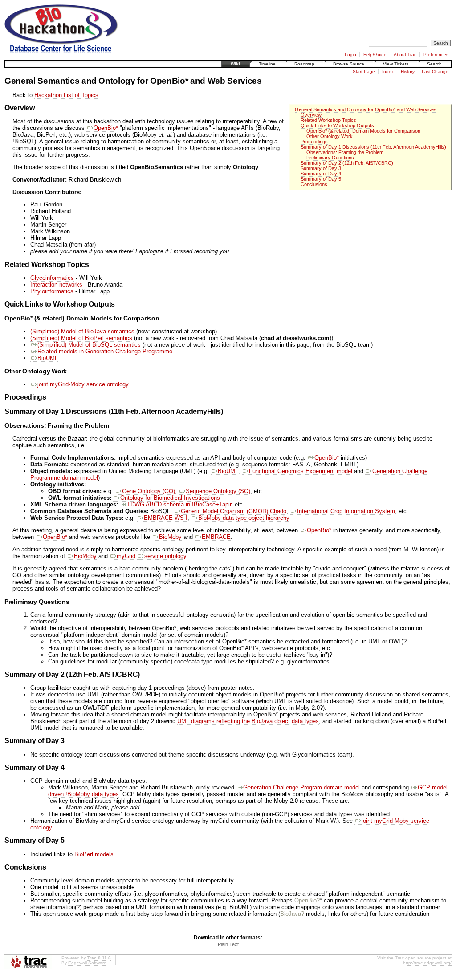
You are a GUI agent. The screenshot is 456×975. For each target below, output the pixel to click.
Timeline (267, 63)
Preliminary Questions (330, 157)
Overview (311, 114)
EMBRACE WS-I (165, 517)
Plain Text (228, 944)
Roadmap (304, 63)
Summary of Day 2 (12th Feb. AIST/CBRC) (347, 163)
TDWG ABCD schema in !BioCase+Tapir (179, 504)
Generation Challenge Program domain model (301, 787)
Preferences (435, 54)
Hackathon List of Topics (66, 95)
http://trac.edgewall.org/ (427, 962)
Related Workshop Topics (328, 120)
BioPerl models (94, 854)
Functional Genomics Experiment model (300, 471)
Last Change (435, 71)
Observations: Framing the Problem (344, 152)
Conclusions (314, 184)
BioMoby (170, 537)
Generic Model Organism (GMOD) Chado (233, 511)
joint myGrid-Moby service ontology (83, 384)
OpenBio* (106, 128)
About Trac (405, 54)
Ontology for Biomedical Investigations (170, 497)
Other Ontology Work (329, 136)
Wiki (235, 63)
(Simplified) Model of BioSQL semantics (89, 344)
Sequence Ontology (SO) (218, 491)
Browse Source (348, 63)
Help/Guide (375, 54)
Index (388, 71)
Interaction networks (56, 284)
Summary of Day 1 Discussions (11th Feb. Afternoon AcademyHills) (373, 147)
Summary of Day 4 (321, 173)
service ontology (165, 556)
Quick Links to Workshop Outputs (337, 125)
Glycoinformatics (52, 278)
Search (434, 63)
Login (350, 54)
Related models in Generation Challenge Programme (104, 351)
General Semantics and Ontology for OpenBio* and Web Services (365, 109)
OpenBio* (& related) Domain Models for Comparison (363, 131)
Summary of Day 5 (321, 179)
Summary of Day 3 (321, 168)
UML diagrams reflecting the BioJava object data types (248, 721)
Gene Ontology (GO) (148, 491)
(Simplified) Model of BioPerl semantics (81, 338)
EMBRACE (216, 537)
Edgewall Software (87, 962)
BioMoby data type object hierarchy (243, 517)
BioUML (47, 358)
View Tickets (395, 63)
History (408, 71)
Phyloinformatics (51, 291)
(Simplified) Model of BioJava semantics (82, 331)
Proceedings (314, 141)
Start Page (364, 71)
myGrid (126, 556)
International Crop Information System (346, 511)
